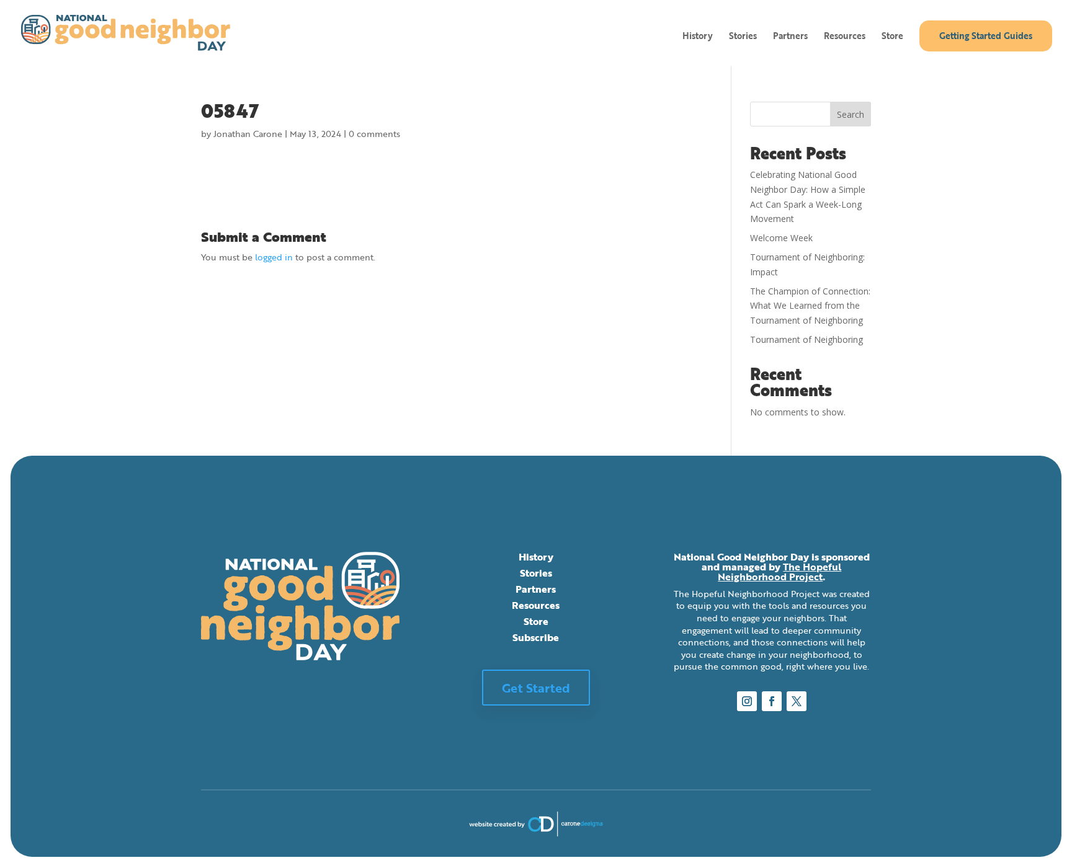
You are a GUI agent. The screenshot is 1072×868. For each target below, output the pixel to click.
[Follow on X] (796, 701)
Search (850, 114)
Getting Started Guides (985, 35)
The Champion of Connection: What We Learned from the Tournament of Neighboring (810, 306)
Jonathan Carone (247, 133)
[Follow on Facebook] (772, 701)
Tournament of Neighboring (806, 339)
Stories (743, 37)
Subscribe (535, 637)
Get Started (536, 687)
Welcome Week (781, 238)
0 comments (374, 133)
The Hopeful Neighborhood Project (779, 571)
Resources (844, 37)
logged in (274, 257)
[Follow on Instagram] (747, 701)
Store (892, 37)
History (697, 37)
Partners (790, 37)
